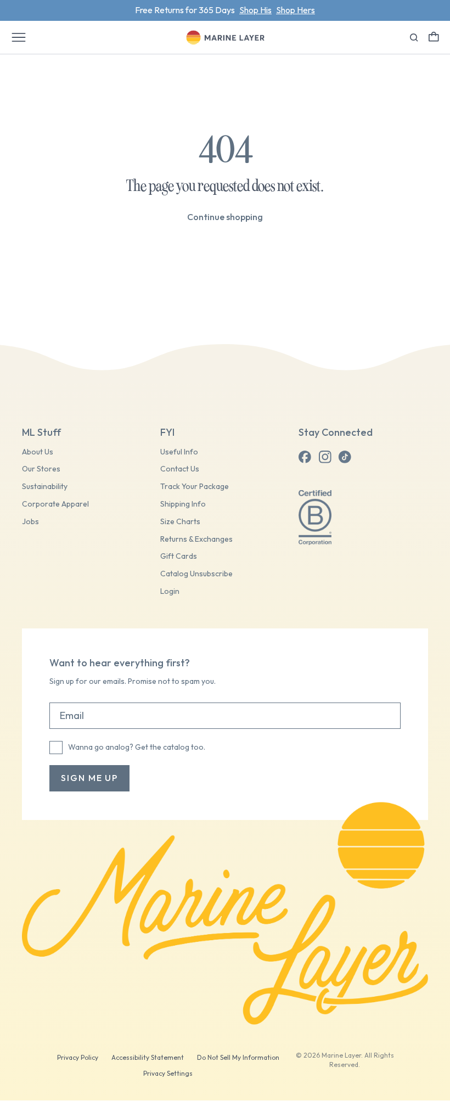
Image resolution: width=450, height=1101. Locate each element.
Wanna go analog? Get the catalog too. (136, 747)
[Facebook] (305, 457)
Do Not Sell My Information (238, 1057)
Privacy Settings (168, 1073)
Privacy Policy (77, 1057)
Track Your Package (194, 486)
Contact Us (179, 469)
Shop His (255, 9)
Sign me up (89, 777)
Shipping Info (183, 504)
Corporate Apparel (55, 504)
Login (169, 591)
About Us (37, 452)
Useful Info (179, 452)
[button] (434, 36)
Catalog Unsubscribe (196, 573)
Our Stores (41, 469)
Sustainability (45, 486)
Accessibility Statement (147, 1057)
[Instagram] (324, 457)
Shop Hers (295, 9)
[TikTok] (344, 457)
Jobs (30, 521)
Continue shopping (225, 216)
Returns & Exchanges (196, 539)
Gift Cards (178, 556)
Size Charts (180, 521)
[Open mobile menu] (19, 37)
